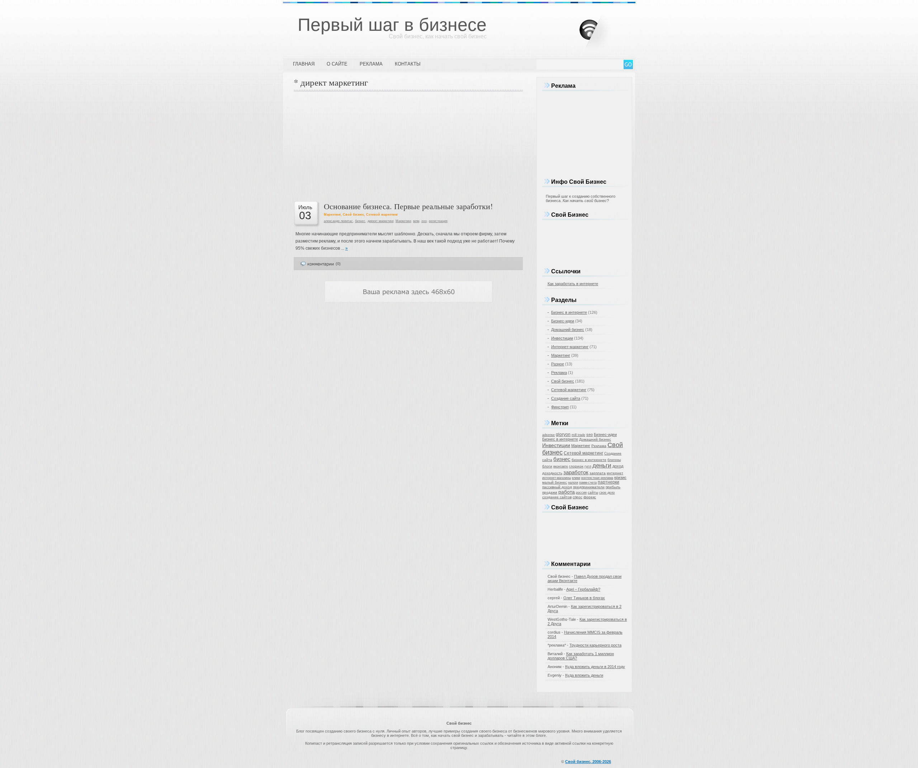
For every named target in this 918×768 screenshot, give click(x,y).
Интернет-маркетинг (569, 347)
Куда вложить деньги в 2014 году (595, 666)
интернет (615, 473)
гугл (588, 466)
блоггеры (614, 460)
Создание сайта (565, 398)
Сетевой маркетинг (382, 214)
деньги (601, 465)
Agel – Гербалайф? (583, 589)
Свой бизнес (353, 214)
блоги (547, 466)
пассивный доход (557, 487)
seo (589, 434)
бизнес (360, 221)
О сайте (337, 64)
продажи (549, 492)
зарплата (598, 473)
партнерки (608, 482)
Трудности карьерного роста (595, 645)
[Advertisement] (408, 145)
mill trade (578, 435)
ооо (424, 221)
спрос (577, 497)
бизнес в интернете (589, 460)
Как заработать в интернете (573, 284)
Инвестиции (562, 338)
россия (581, 492)
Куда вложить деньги (584, 675)
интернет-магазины (556, 478)
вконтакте (560, 466)
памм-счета (588, 482)
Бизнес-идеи (562, 321)
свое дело (607, 492)
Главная (303, 64)
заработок (575, 472)
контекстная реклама (597, 478)
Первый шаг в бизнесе (392, 25)
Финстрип (560, 407)
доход (617, 466)
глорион (576, 466)
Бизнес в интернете (569, 312)
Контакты (408, 64)
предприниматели (589, 487)
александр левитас (338, 221)
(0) (338, 263)
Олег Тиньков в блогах (584, 598)
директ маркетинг (380, 221)
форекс (589, 497)
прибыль (613, 487)
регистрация (438, 221)
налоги (573, 482)
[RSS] (600, 28)
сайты (593, 492)
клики (576, 478)
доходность (552, 473)
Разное (557, 364)
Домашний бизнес (567, 329)
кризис (620, 477)
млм (416, 221)
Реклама (371, 64)
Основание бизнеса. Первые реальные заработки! (408, 206)
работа (566, 492)
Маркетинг (332, 214)
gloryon (563, 434)
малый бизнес (554, 482)
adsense (548, 435)
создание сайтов (557, 497)
